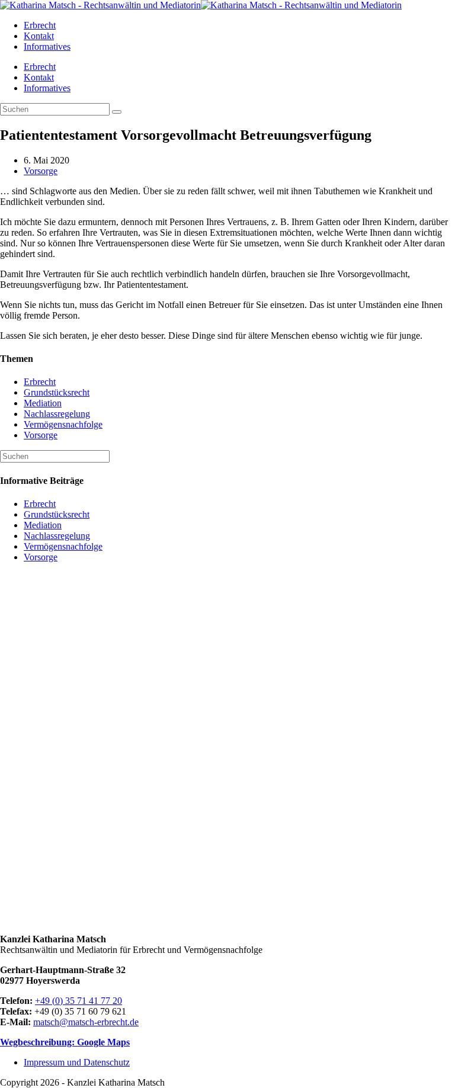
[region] (227, 748)
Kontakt (39, 77)
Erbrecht (40, 67)
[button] (227, 896)
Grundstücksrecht (56, 392)
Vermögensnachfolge (63, 424)
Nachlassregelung (57, 414)
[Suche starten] (116, 112)
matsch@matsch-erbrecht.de (86, 1022)
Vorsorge (40, 171)
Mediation (43, 403)
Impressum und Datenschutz (77, 1062)
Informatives (47, 88)
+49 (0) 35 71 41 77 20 (78, 1001)
